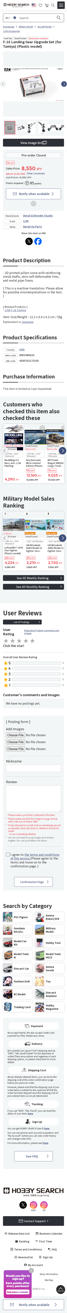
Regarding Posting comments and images (41, 632)
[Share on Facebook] (38, 241)
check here (40, 1059)
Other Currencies (36, 173)
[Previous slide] (3, 84)
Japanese (28, 322)
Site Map (48, 1280)
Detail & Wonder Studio (38, 215)
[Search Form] (53, 5)
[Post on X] (29, 241)
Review (11, 781)
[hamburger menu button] (61, 5)
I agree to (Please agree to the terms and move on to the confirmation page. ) (34, 860)
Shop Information (49, 1274)
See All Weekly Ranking (33, 578)
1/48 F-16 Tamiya (15, 310)
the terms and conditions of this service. (34, 856)
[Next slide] (64, 84)
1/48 (25, 221)
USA (22, 349)
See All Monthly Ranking (32, 586)
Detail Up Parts (32, 226)
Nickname (14, 761)
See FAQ (32, 1156)
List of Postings (21, 622)
